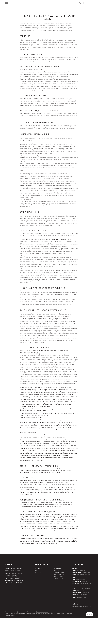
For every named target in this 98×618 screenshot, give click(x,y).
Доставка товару (58, 576)
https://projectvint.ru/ (42, 612)
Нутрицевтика (38, 568)
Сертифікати (38, 572)
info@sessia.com (28, 88)
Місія (36, 570)
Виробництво (57, 568)
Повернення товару (59, 574)
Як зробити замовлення (60, 572)
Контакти (56, 570)
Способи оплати (58, 578)
